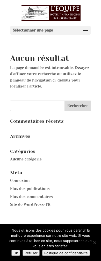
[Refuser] (94, 242)
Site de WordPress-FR (30, 204)
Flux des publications (30, 189)
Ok (15, 253)
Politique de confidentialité (66, 253)
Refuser (31, 253)
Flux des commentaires (31, 197)
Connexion (20, 180)
